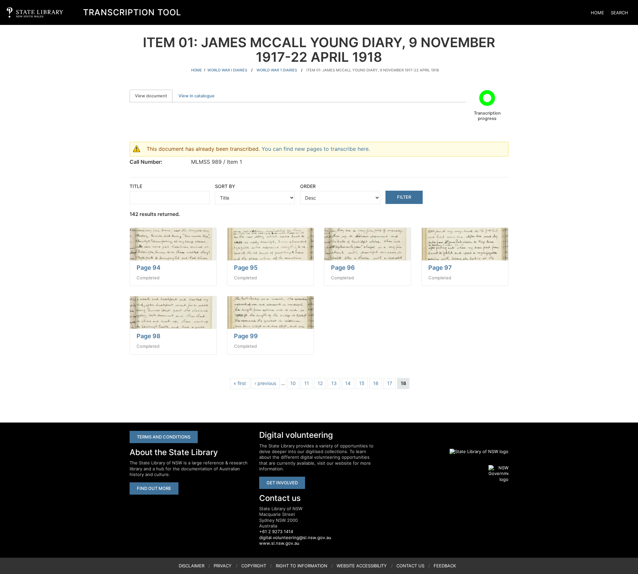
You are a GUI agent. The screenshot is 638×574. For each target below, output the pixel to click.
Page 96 (343, 267)
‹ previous (265, 383)
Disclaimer (191, 565)
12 (320, 383)
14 (348, 383)
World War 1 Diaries (277, 70)
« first (240, 383)
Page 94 (148, 267)
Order (308, 186)
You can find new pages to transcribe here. (316, 148)
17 (389, 383)
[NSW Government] (498, 473)
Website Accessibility (362, 565)
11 (306, 383)
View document (153, 95)
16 (375, 383)
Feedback (445, 565)
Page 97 (440, 267)
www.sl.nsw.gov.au (279, 543)
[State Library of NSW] (475, 451)
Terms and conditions (163, 436)
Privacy (223, 565)
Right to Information (301, 565)
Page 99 (246, 336)
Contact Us (410, 565)
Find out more (154, 488)
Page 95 (246, 267)
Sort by (225, 186)
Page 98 (148, 336)
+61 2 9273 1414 (276, 531)
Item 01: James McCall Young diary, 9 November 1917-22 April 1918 (372, 70)
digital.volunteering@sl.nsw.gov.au (295, 537)
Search (619, 12)
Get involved (282, 482)
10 (293, 383)
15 (362, 383)
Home (597, 12)
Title (136, 186)
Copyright (253, 565)
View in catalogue (196, 95)
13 (334, 383)
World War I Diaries (227, 70)
